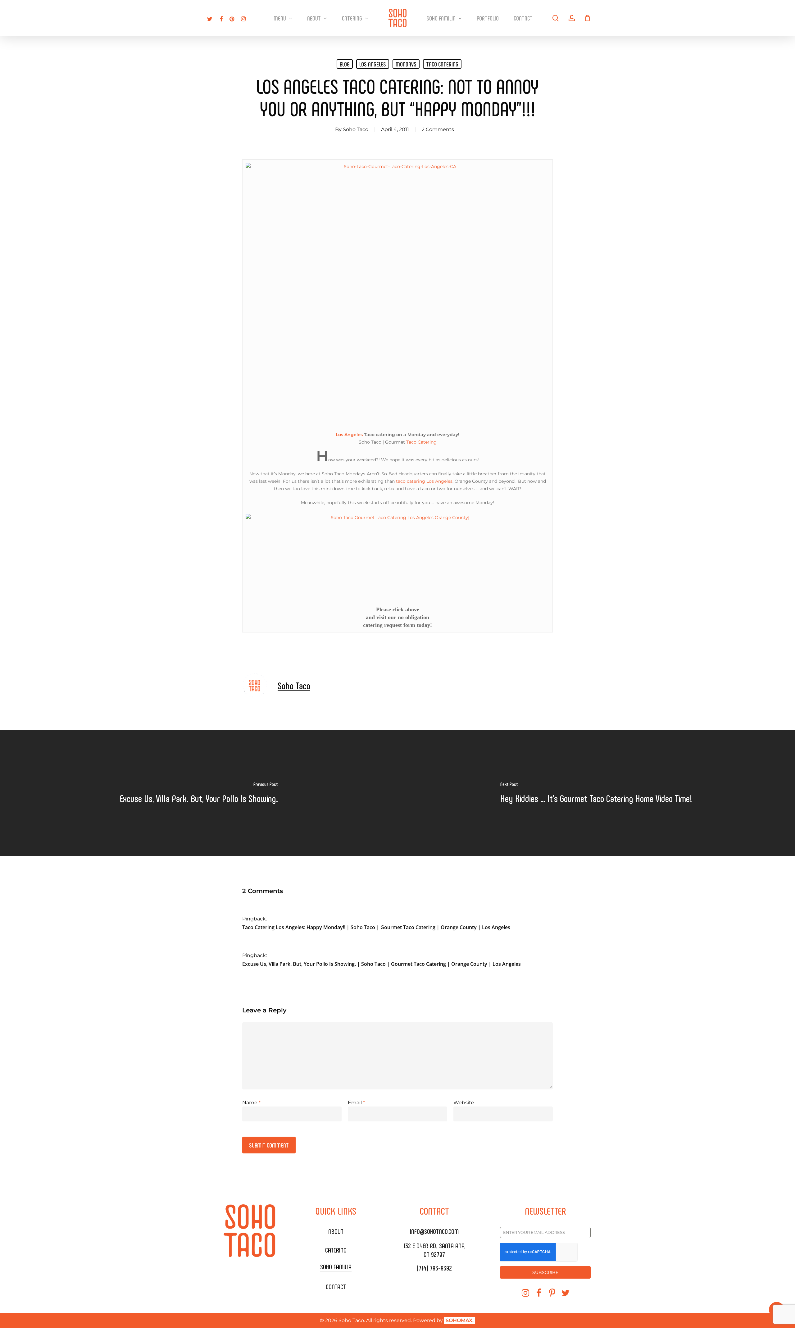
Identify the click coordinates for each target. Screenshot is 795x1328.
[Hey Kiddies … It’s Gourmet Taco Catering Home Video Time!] (596, 793)
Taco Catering (421, 442)
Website (463, 1103)
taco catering (442, 64)
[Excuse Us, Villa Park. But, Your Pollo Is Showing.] (199, 793)
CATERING (336, 1250)
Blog (345, 64)
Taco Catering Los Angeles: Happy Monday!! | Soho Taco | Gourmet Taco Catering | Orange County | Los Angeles (376, 927)
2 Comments (438, 129)
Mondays (406, 64)
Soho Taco (355, 129)
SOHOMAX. (460, 1320)
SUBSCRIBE (545, 1272)
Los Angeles (372, 64)
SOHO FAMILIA (336, 1266)
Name (251, 1103)
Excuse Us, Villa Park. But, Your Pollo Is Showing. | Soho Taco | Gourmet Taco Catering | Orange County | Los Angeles (381, 964)
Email (356, 1103)
